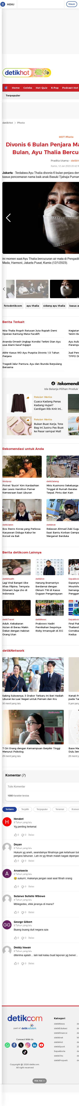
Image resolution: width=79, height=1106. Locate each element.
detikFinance (60, 1033)
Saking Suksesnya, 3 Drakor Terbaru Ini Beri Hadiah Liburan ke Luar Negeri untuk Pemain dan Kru (32, 697)
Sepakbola (59, 1051)
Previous (8, 217)
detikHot (7, 122)
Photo (21, 122)
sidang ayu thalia (54, 305)
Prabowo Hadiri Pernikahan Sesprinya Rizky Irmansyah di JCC (49, 627)
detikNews (59, 1023)
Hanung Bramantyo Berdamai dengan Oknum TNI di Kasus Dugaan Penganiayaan (48, 588)
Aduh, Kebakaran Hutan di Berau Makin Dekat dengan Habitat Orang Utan (15, 629)
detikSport (59, 1046)
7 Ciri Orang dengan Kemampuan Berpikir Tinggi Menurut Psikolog (31, 750)
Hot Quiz (41, 87)
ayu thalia (32, 305)
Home (16, 87)
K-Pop (55, 87)
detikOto (58, 1055)
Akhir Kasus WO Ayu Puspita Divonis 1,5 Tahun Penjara (30, 354)
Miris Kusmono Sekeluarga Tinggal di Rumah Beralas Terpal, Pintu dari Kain (62, 489)
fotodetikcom (13, 305)
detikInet (58, 1037)
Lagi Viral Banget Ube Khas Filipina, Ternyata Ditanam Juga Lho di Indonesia (15, 588)
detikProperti (61, 1060)
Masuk (72, 4)
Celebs (27, 87)
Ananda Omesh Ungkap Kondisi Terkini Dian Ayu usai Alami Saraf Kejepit (31, 343)
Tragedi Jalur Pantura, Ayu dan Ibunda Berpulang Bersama (32, 365)
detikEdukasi (60, 1028)
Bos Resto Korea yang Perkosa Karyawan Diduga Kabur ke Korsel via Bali (21, 532)
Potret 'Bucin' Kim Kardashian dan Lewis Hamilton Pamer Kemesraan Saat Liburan (20, 489)
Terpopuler (13, 95)
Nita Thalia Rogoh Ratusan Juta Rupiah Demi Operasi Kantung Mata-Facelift (29, 332)
